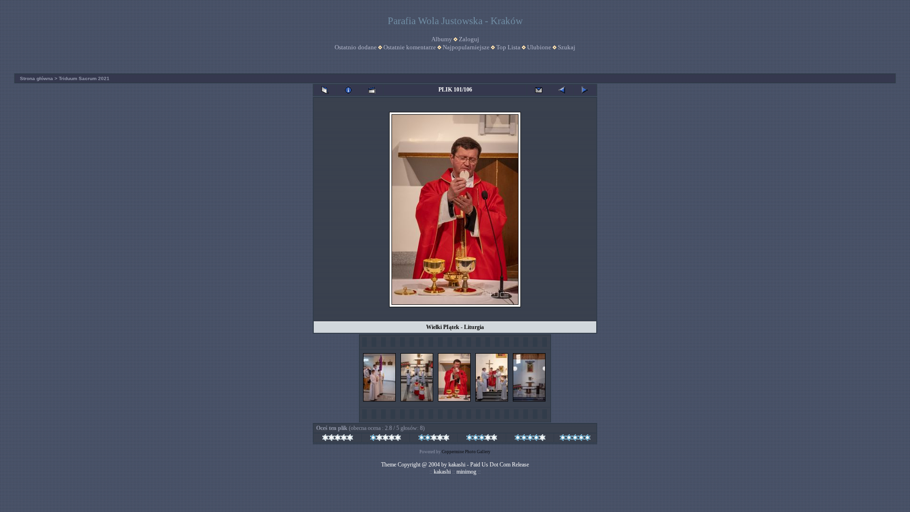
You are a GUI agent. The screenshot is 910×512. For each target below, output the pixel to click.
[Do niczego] (337, 439)
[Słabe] (385, 439)
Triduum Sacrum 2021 (84, 78)
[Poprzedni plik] (561, 90)
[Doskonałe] (575, 439)
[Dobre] (481, 439)
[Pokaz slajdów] (371, 90)
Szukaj (566, 47)
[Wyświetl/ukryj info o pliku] (348, 90)
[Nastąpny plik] (584, 90)
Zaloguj (469, 39)
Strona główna (36, 78)
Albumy (441, 39)
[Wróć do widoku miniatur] (325, 90)
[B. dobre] (530, 439)
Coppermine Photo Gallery (466, 451)
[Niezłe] (434, 439)
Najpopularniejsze (466, 47)
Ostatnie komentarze (409, 47)
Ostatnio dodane (356, 47)
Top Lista (508, 47)
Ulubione (539, 47)
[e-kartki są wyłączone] (538, 90)
